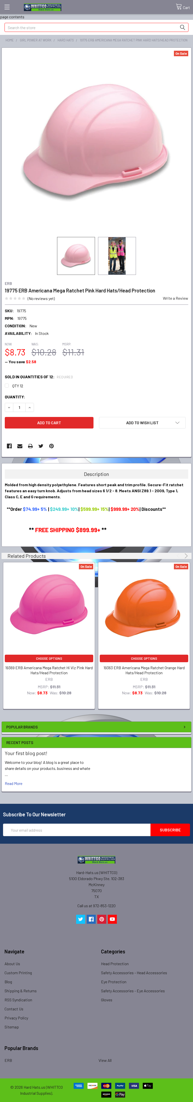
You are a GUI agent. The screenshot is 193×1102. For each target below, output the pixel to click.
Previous (179, 556)
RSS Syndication (18, 999)
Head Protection (115, 963)
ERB (8, 1060)
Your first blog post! (26, 753)
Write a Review (175, 298)
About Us (12, 963)
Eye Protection (113, 981)
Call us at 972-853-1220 (96, 905)
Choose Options (49, 658)
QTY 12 (17, 385)
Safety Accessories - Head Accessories (134, 972)
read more (13, 783)
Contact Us (14, 1008)
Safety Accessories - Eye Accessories (133, 990)
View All (105, 1060)
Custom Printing (18, 972)
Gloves (106, 999)
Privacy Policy (16, 1017)
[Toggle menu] (7, 7)
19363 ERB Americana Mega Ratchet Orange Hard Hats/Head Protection (144, 670)
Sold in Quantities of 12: (39, 376)
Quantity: (15, 396)
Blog (8, 981)
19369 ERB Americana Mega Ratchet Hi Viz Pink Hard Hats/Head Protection (49, 670)
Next (185, 556)
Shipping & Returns (21, 990)
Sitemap (12, 1026)
